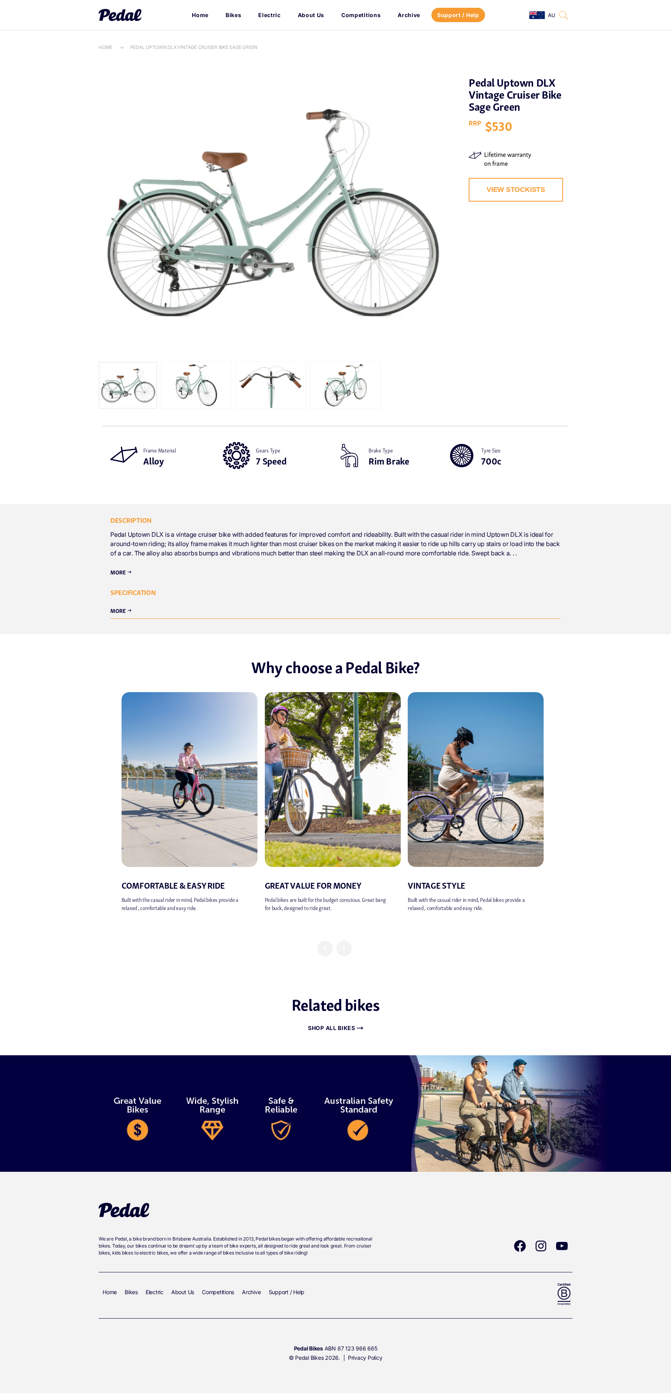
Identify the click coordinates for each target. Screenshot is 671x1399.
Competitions (361, 15)
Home (200, 15)
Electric (269, 15)
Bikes (234, 15)
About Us (311, 15)
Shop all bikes (331, 1028)
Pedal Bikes (309, 1357)
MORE (121, 610)
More (121, 571)
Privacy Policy (365, 1357)
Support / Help (458, 15)
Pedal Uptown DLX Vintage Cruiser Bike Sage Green (193, 47)
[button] (563, 15)
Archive (409, 15)
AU (551, 15)
